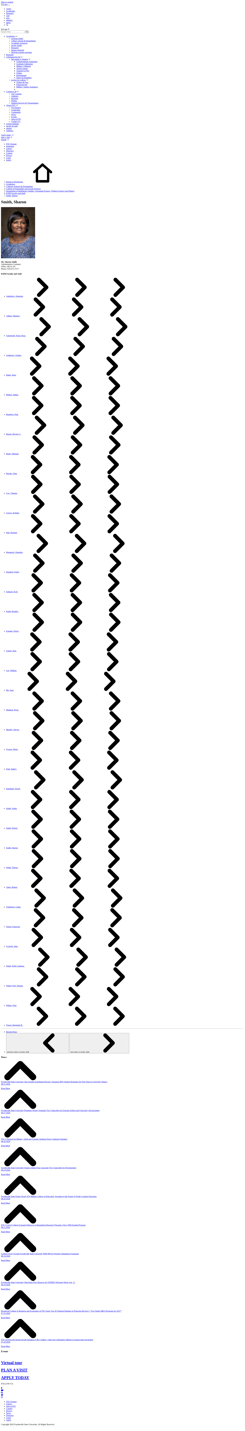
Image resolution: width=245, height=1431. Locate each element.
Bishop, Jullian (12, 395)
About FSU (11, 105)
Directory (10, 1415)
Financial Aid (21, 85)
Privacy (9, 1411)
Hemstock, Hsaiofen (14, 552)
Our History (16, 108)
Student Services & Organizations (24, 103)
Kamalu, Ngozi (12, 631)
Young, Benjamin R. (14, 1025)
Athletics (14, 96)
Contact (9, 1408)
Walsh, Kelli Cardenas (15, 966)
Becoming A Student (19, 59)
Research (10, 13)
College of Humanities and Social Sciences (23, 189)
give (8, 18)
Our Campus (16, 94)
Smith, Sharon (12, 196)
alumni (9, 128)
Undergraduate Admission (26, 62)
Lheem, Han (11, 651)
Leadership (15, 110)
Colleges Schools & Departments (19, 186)
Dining (14, 101)
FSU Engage (11, 1402)
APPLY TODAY (15, 1377)
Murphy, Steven (13, 730)
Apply (8, 9)
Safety (8, 1420)
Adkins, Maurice (13, 316)
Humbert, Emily (13, 572)
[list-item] (122, 1075)
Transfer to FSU (22, 71)
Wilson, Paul (11, 1005)
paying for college (18, 80)
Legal (8, 1418)
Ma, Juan (10, 690)
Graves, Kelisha (13, 513)
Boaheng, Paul (12, 414)
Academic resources (19, 43)
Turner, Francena (13, 927)
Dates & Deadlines (24, 78)
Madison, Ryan (12, 710)
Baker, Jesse (11, 375)
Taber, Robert (12, 887)
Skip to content (7, 2)
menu (8, 22)
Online (19, 73)
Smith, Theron (12, 867)
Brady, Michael (12, 454)
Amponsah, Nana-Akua (16, 336)
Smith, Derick (12, 828)
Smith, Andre (11, 808)
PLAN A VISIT (14, 1370)
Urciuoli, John (12, 946)
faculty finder (16, 45)
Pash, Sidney (11, 769)
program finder (17, 38)
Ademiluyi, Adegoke (14, 296)
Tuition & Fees (22, 82)
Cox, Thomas (12, 493)
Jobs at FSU (16, 119)
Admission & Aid (13, 57)
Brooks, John (11, 473)
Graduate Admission (24, 64)
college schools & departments (23, 41)
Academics (10, 11)
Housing (14, 98)
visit (7, 16)
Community (16, 112)
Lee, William (11, 670)
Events (14, 117)
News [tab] (11, 1032)
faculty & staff (12, 126)
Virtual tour (11, 1362)
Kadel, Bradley (12, 611)
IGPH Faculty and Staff (15, 193)
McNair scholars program (21, 52)
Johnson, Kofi (12, 592)
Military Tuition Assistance (27, 87)
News (13, 114)
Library (9, 1404)
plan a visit (5, 137)
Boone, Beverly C (13, 434)
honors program (17, 50)
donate (3, 140)
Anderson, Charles (14, 355)
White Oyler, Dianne (14, 986)
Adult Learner (22, 68)
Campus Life (11, 91)
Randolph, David (13, 789)
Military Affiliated (23, 66)
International (21, 75)
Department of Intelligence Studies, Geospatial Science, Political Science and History (40, 191)
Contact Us (15, 121)
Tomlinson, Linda (13, 907)
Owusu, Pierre (12, 749)
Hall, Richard (11, 533)
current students (12, 124)
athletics (9, 20)
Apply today (6, 135)
